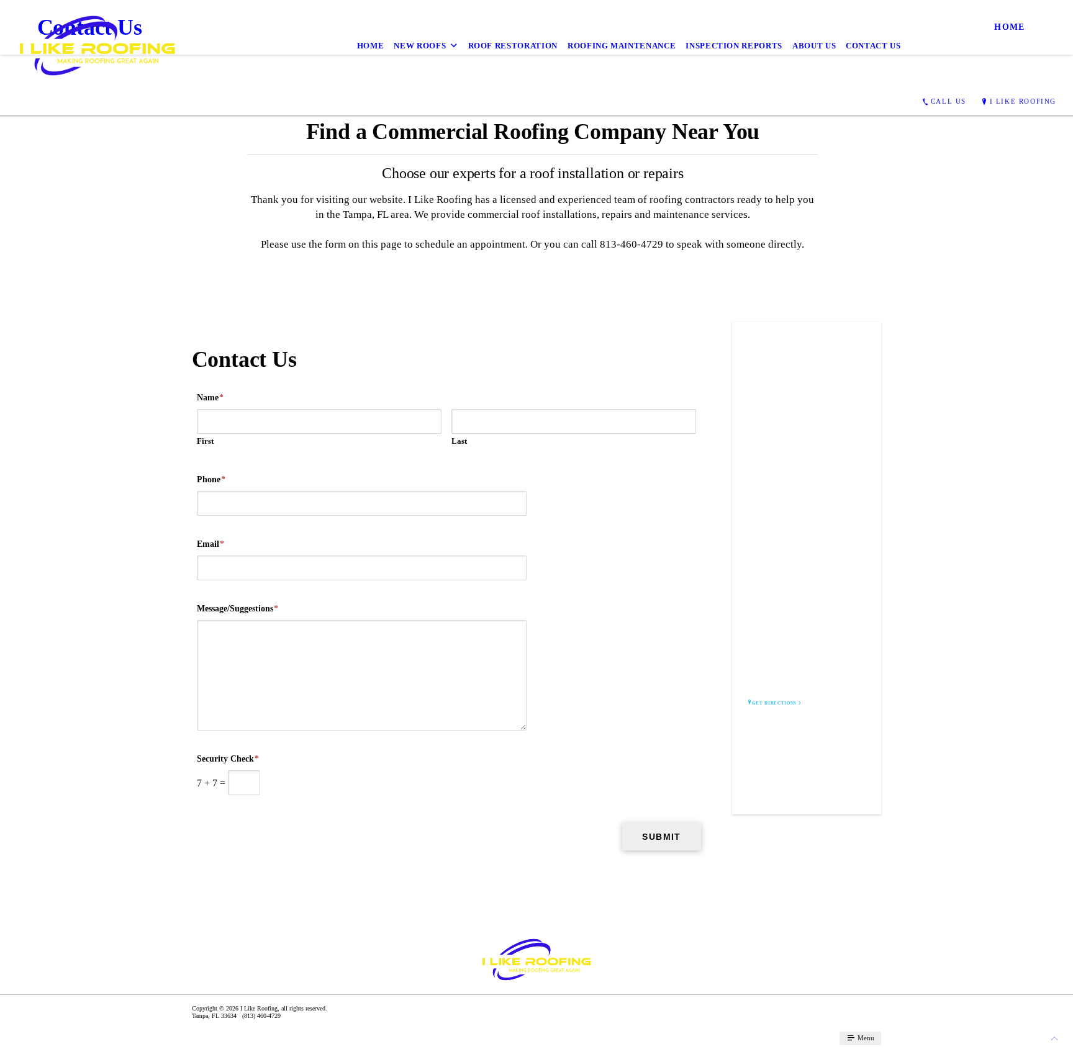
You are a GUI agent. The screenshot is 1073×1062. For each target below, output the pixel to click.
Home (370, 45)
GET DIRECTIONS (774, 703)
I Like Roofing (1023, 101)
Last (459, 441)
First (205, 441)
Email (210, 544)
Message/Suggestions (237, 608)
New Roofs (420, 45)
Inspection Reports (734, 45)
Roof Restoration (513, 45)
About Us (814, 45)
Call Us (948, 101)
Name (210, 397)
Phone (211, 479)
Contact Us (873, 45)
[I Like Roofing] (97, 45)
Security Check (228, 758)
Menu (865, 1038)
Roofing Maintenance (622, 45)
